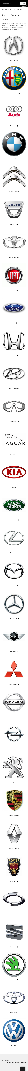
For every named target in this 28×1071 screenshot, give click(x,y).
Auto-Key (6, 3)
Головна (5, 9)
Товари (10, 9)
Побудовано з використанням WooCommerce (14, 1062)
